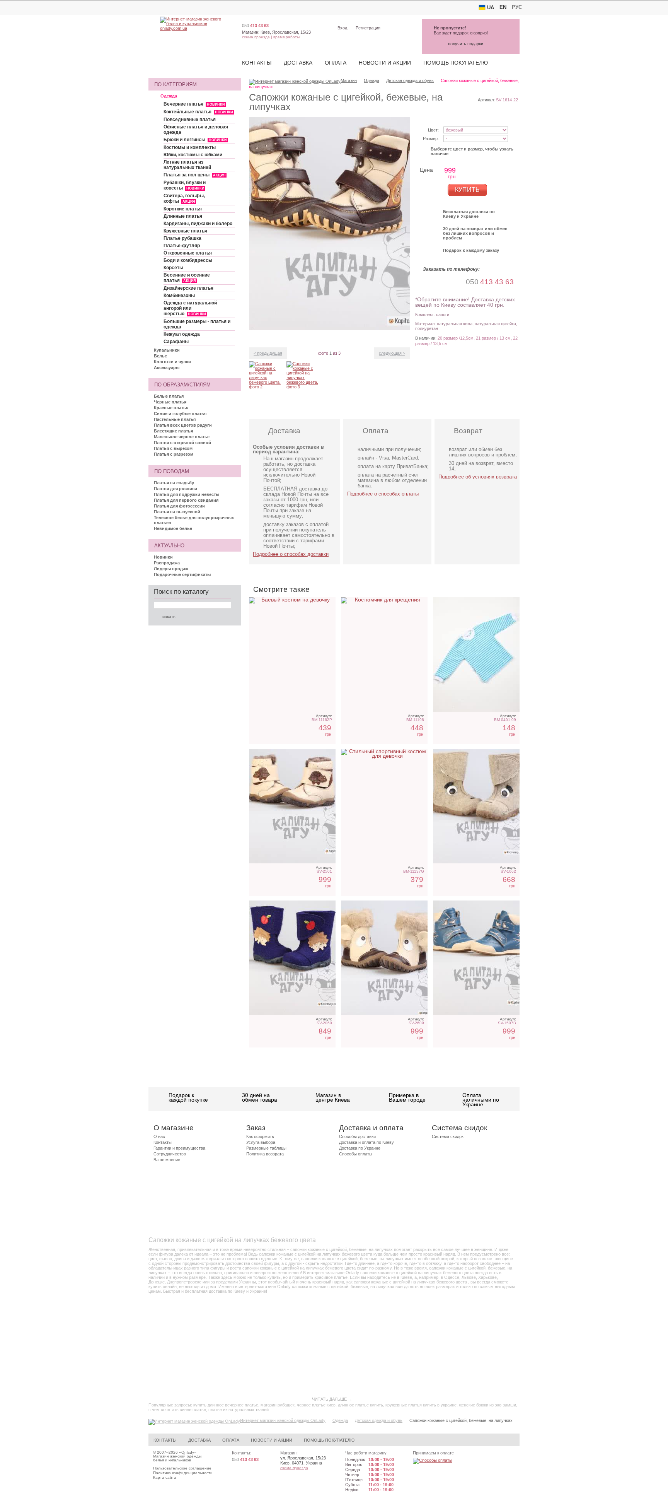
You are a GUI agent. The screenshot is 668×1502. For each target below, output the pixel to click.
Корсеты (173, 267)
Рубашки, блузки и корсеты (185, 185)
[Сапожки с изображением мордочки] (476, 806)
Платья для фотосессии (179, 506)
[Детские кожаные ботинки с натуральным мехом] (292, 806)
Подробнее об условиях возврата (477, 477)
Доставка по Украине (359, 1148)
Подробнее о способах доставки (291, 554)
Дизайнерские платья (188, 288)
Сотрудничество (169, 1154)
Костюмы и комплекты (190, 147)
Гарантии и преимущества (179, 1148)
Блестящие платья (173, 431)
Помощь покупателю (455, 63)
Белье (160, 356)
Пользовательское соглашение (182, 1468)
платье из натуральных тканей (238, 1409)
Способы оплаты (355, 1154)
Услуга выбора (260, 1142)
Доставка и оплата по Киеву (366, 1142)
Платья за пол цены (194, 175)
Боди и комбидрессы (188, 260)
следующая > (392, 353)
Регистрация (368, 28)
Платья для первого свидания (186, 500)
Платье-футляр (182, 245)
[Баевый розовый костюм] (292, 654)
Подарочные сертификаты (182, 574)
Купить (467, 189)
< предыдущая (268, 353)
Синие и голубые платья (180, 413)
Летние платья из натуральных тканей (187, 164)
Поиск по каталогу (181, 591)
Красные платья (171, 407)
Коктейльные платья (198, 111)
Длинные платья (183, 216)
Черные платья (170, 402)
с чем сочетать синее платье (177, 1409)
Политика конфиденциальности (183, 1473)
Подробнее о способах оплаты (383, 494)
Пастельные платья (175, 419)
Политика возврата (265, 1154)
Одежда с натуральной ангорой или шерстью (190, 308)
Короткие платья (183, 209)
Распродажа (167, 562)
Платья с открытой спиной (182, 442)
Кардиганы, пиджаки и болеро (198, 223)
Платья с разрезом (173, 454)
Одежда (168, 96)
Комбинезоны (179, 295)
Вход (342, 28)
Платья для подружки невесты (186, 494)
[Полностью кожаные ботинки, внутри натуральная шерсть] (476, 958)
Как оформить (260, 1136)
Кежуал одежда (182, 334)
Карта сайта (164, 1477)
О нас (159, 1136)
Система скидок (448, 1136)
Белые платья (169, 396)
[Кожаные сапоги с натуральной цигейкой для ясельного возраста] (384, 958)
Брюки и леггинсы (195, 139)
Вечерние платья (194, 104)
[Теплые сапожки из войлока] (292, 958)
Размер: (431, 138)
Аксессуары (166, 367)
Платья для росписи (175, 488)
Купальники (167, 350)
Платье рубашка (182, 238)
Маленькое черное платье (182, 436)
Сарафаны (176, 341)
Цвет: (433, 130)
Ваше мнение (166, 1159)
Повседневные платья (190, 119)
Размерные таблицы (266, 1148)
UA (490, 7)
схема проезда (256, 37)
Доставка (298, 63)
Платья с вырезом (173, 448)
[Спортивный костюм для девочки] (384, 806)
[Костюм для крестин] (384, 654)
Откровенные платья (188, 253)
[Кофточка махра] (476, 654)
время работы (286, 37)
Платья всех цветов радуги (183, 425)
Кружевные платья (185, 231)
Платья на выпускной (177, 511)
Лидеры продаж (171, 568)
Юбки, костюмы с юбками (193, 154)
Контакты (256, 63)
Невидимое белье (173, 528)
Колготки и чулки (172, 361)
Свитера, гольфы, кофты (184, 198)
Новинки (163, 557)
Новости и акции (385, 63)
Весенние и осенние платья (187, 277)
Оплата (335, 63)
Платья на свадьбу (174, 482)
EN (502, 7)
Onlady (187, 1452)
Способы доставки (357, 1136)
